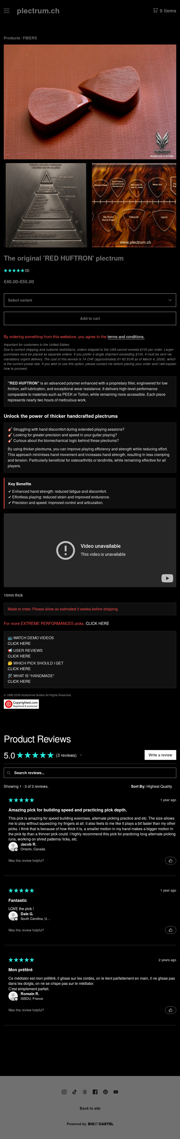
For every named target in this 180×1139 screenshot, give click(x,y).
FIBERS (30, 38)
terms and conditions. (126, 336)
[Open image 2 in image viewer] (46, 205)
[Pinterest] (105, 1092)
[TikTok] (74, 1092)
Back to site (90, 1108)
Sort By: (138, 786)
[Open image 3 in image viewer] (134, 205)
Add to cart (90, 318)
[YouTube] (116, 1092)
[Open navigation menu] (6, 10)
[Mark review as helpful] (170, 860)
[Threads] (85, 1092)
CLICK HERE (97, 623)
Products (12, 38)
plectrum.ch (38, 10)
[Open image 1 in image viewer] (90, 102)
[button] (81, 755)
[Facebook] (95, 1092)
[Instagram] (64, 1092)
